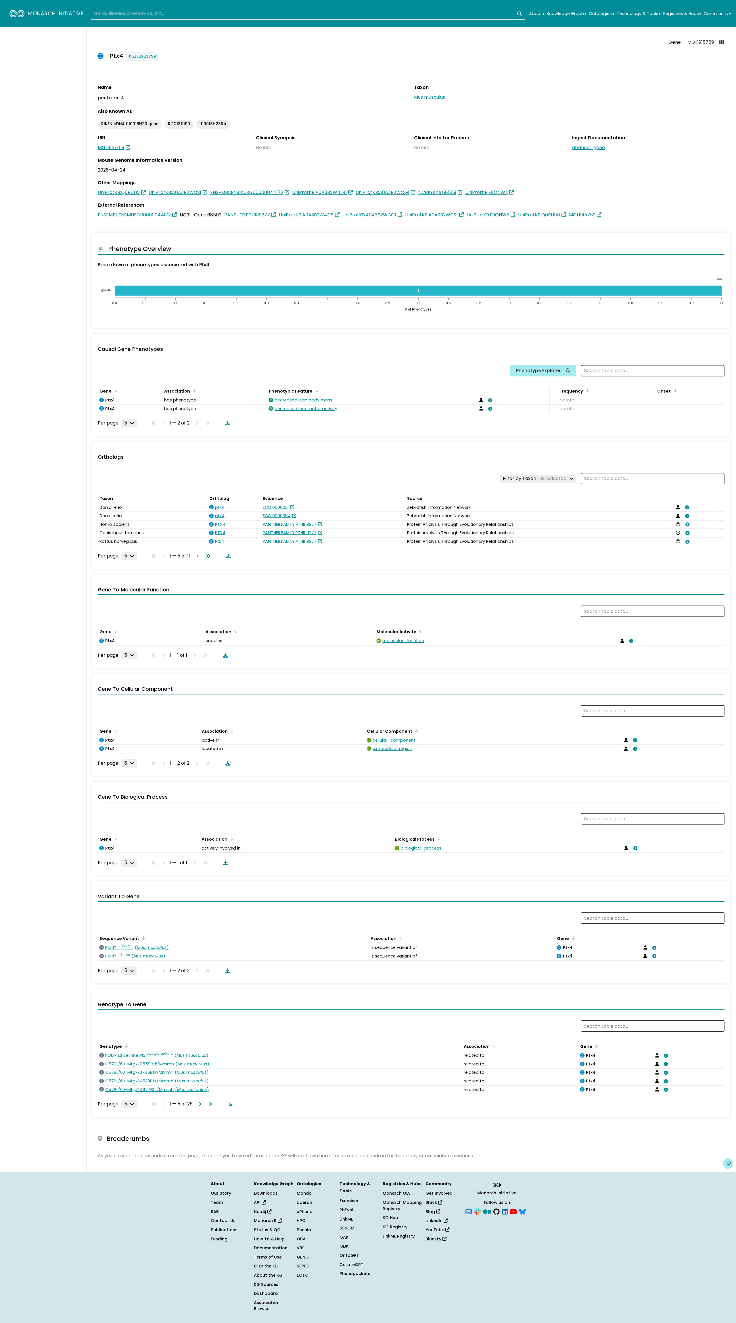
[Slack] (477, 1211)
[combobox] (308, 14)
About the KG (268, 1275)
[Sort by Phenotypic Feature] (316, 390)
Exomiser (349, 1201)
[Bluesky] (522, 1211)
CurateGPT (351, 1264)
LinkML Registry (399, 1236)
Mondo (304, 1193)
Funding (219, 1239)
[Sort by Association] (193, 390)
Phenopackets (355, 1273)
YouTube (435, 1230)
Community (717, 13)
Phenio (304, 1230)
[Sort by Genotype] (125, 1046)
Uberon (304, 1202)
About (536, 13)
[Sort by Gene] (115, 390)
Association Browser (266, 1306)
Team (217, 1202)
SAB (215, 1212)
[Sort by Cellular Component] (415, 731)
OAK (344, 1237)
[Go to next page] (196, 556)
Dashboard (266, 1293)
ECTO (302, 1275)
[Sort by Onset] (674, 390)
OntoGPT (349, 1255)
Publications (224, 1230)
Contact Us (223, 1220)
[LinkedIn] (505, 1211)
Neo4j (260, 1212)
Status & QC (267, 1230)
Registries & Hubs (682, 13)
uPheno (305, 1212)
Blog (430, 1212)
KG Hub (390, 1218)
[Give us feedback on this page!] (728, 1163)
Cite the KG (266, 1266)
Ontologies (601, 13)
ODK (344, 1246)
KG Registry (395, 1227)
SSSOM (347, 1228)
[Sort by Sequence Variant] (142, 938)
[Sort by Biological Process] (437, 839)
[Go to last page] (207, 556)
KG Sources (266, 1284)
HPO (301, 1220)
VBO (301, 1248)
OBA (301, 1239)
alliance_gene (588, 147)
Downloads (266, 1193)
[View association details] (489, 400)
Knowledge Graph (566, 13)
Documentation (271, 1248)
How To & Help (269, 1239)
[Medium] (487, 1211)
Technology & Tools (639, 13)
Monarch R (266, 1220)
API (258, 1202)
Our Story (221, 1193)
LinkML (346, 1219)
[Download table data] (226, 423)
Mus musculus (429, 97)
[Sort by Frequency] (586, 390)
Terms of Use (268, 1257)
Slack (431, 1202)
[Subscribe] (468, 1211)
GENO (303, 1257)
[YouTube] (513, 1211)
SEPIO (303, 1266)
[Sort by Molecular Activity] (419, 631)
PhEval (346, 1210)
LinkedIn (434, 1220)
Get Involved (439, 1193)
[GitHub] (496, 1211)
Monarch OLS (397, 1193)
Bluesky (433, 1239)
